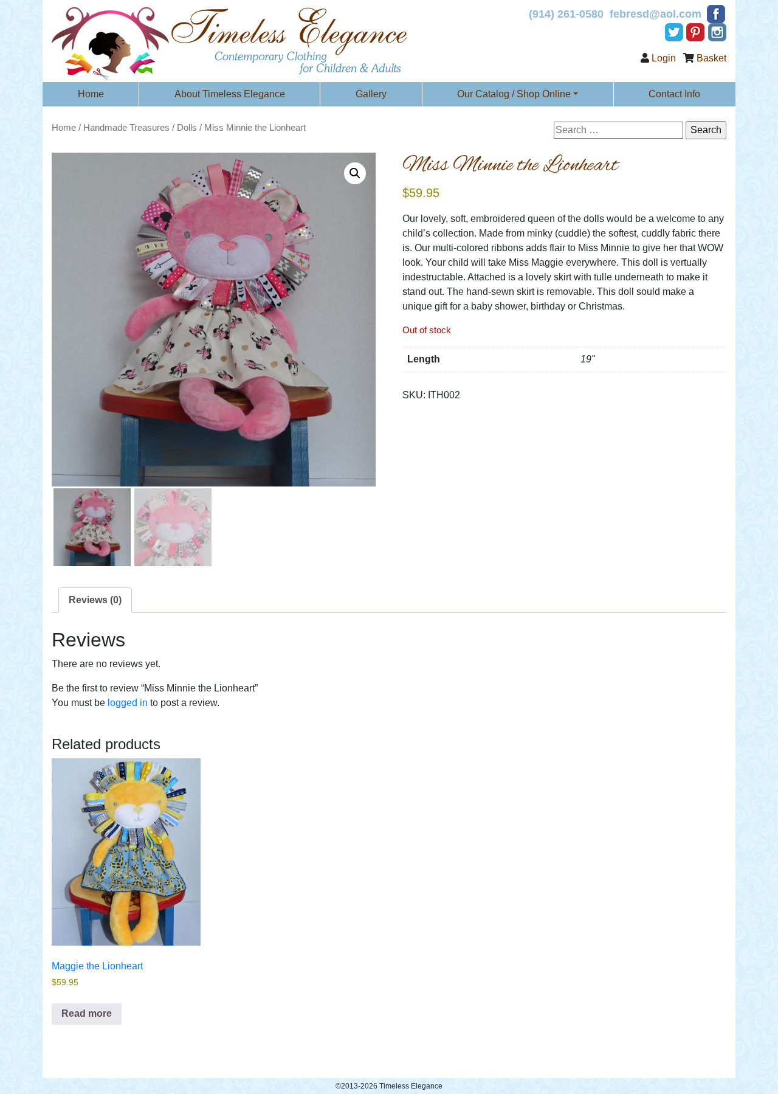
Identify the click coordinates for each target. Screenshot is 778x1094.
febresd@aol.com (655, 14)
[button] (355, 173)
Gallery (371, 94)
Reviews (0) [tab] (95, 600)
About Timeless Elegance (229, 94)
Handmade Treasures (126, 128)
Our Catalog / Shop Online (514, 94)
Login (664, 58)
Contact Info (674, 94)
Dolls (187, 128)
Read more (86, 1013)
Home (91, 94)
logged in (128, 703)
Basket (711, 58)
